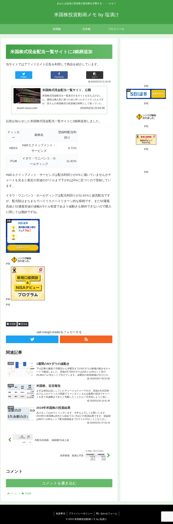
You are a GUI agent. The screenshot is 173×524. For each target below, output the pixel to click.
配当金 (24, 324)
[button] (94, 75)
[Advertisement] (146, 62)
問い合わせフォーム (106, 513)
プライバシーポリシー (80, 513)
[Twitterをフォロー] (32, 339)
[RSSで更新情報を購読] (86, 339)
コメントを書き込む (59, 483)
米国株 (13, 324)
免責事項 (60, 513)
